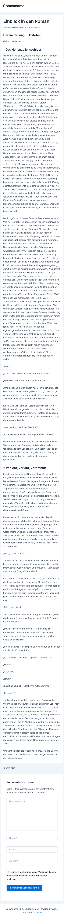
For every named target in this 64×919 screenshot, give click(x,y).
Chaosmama (13, 6)
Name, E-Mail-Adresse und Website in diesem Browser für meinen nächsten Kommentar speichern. (31, 875)
